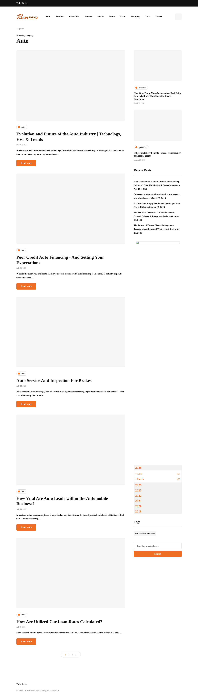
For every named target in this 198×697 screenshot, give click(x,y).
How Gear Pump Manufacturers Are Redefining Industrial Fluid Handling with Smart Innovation (157, 96)
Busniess (60, 16)
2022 (138, 495)
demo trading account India (145, 533)
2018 (138, 511)
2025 (138, 485)
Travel (158, 16)
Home (112, 16)
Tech (147, 16)
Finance (88, 16)
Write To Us (21, 3)
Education (74, 16)
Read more (26, 163)
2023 (138, 490)
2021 (138, 501)
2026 (138, 467)
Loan (123, 16)
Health (101, 16)
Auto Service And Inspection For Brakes (54, 380)
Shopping (135, 16)
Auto (47, 16)
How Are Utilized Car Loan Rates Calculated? (59, 621)
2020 (138, 506)
